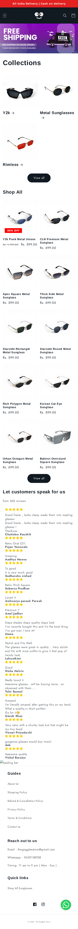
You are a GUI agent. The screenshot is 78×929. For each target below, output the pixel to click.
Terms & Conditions (20, 818)
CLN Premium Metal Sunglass (54, 241)
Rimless (11, 164)
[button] (5, 15)
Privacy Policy (16, 809)
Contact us (14, 827)
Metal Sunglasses (57, 113)
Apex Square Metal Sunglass (16, 296)
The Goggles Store (42, 922)
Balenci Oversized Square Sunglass (53, 460)
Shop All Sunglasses (20, 888)
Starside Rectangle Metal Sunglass (16, 350)
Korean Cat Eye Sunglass (51, 405)
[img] (39, 509)
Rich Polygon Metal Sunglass (17, 405)
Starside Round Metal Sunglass (55, 350)
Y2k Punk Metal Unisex (19, 239)
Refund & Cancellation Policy (25, 801)
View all (39, 178)
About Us (13, 784)
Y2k (6, 113)
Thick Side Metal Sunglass (52, 296)
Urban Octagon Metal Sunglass (18, 460)
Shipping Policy (17, 792)
